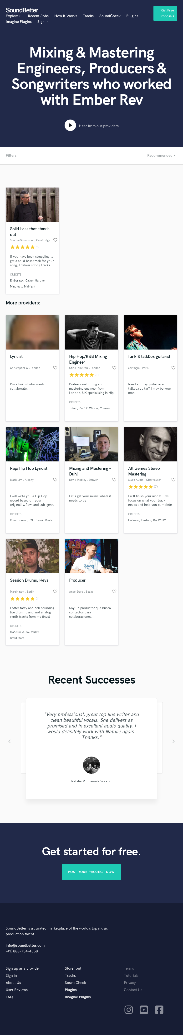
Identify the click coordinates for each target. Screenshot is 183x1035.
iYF (32, 520)
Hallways (133, 520)
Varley (35, 632)
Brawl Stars (17, 638)
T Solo (73, 408)
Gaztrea (146, 520)
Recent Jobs (38, 16)
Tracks (88, 16)
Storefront (73, 968)
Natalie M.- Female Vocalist (91, 781)
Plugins (132, 16)
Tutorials (131, 975)
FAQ (9, 997)
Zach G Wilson (88, 408)
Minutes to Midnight (22, 286)
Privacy (130, 983)
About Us (13, 983)
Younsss (105, 408)
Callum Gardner (35, 280)
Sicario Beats (44, 520)
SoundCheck (110, 16)
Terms (129, 968)
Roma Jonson (18, 520)
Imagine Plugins (19, 22)
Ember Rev (16, 280)
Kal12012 (159, 520)
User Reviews (17, 990)
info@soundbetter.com (25, 945)
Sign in (43, 22)
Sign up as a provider (23, 968)
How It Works (65, 16)
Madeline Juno (19, 632)
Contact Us (133, 990)
